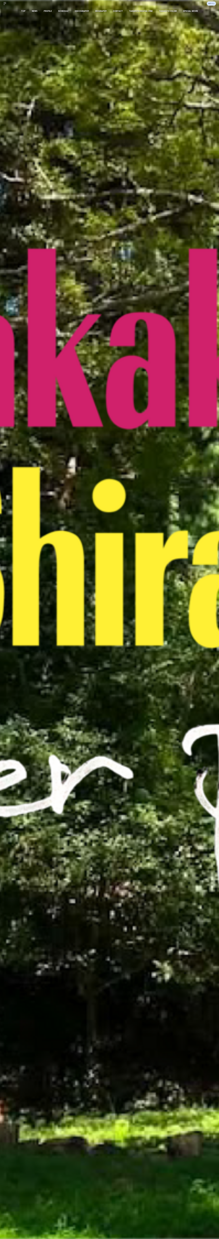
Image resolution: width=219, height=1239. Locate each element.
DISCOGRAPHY (82, 11)
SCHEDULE (63, 11)
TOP (23, 11)
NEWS (34, 11)
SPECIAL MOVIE (190, 11)
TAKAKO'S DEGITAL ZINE (141, 11)
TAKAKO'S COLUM (168, 11)
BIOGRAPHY (101, 11)
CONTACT (118, 11)
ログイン (211, 3)
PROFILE (48, 11)
